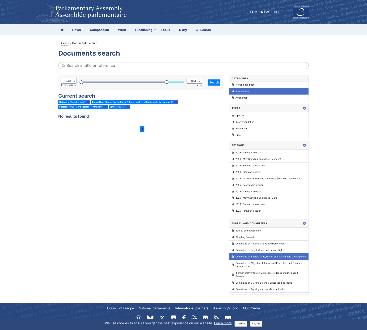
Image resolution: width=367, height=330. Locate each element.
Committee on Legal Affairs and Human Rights (259, 250)
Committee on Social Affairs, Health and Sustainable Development (270, 256)
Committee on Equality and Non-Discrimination (260, 289)
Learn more (223, 323)
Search (205, 30)
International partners (191, 308)
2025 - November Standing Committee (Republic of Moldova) (267, 178)
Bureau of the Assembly (248, 230)
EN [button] (252, 12)
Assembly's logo (225, 308)
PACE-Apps (273, 12)
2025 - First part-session (248, 210)
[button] (304, 108)
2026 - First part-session (248, 172)
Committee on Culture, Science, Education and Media (263, 282)
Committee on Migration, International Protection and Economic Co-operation (269, 265)
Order (238, 134)
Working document (245, 84)
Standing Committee (246, 237)
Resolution (241, 128)
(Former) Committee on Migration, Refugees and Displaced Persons (266, 274)
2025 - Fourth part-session (249, 185)
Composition (99, 30)
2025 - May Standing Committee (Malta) (256, 197)
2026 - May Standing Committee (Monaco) (258, 159)
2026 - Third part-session (248, 152)
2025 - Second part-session (250, 204)
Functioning (143, 30)
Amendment (241, 97)
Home (65, 43)
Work (122, 30)
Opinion (239, 115)
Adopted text (242, 91)
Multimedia (251, 308)
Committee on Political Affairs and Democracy (260, 243)
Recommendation (244, 122)
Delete (87, 102)
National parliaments (155, 308)
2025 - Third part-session (248, 191)
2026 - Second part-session (250, 165)
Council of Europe (120, 308)
